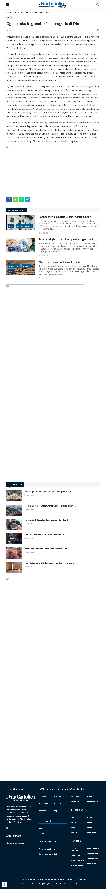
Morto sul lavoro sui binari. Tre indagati (62, 261)
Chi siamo (43, 796)
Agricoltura (76, 796)
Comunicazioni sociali (48, 854)
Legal (56, 811)
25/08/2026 (30, 495)
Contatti (57, 804)
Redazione (43, 804)
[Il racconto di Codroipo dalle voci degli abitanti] (14, 524)
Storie (73, 822)
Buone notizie (92, 801)
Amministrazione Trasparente (74, 884)
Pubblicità (43, 829)
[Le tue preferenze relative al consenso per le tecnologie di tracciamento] (4, 884)
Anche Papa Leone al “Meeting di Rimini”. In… (45, 534)
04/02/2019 (10, 31)
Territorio (75, 817)
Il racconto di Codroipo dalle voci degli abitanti (46, 520)
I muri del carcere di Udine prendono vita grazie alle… (49, 563)
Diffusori (57, 796)
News (10, 17)
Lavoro (26, 266)
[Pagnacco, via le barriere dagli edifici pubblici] (20, 222)
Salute (89, 827)
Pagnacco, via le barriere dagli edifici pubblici (65, 216)
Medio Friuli (91, 863)
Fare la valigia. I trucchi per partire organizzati (66, 239)
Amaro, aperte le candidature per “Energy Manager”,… (49, 491)
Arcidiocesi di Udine (47, 849)
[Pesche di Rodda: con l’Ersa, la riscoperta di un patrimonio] (14, 553)
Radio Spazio (92, 832)
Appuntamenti (93, 848)
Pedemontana (92, 858)
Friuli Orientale (77, 860)
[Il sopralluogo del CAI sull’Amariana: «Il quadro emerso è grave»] (14, 510)
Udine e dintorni (24, 226)
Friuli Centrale (92, 853)
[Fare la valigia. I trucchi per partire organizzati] (20, 245)
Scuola (89, 817)
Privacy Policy (47, 884)
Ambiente (75, 801)
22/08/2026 (30, 524)
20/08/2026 (30, 538)
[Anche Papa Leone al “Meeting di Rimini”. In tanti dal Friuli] (14, 538)
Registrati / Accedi (15, 843)
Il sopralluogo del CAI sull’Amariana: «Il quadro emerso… (50, 506)
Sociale (74, 832)
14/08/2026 (44, 233)
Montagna (75, 855)
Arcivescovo (91, 796)
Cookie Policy (58, 884)
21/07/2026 (44, 278)
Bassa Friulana (77, 865)
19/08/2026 (30, 567)
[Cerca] (98, 4)
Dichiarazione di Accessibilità (32, 884)
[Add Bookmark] (98, 30)
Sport (73, 827)
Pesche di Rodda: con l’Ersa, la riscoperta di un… (46, 549)
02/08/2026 (44, 255)
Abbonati (42, 811)
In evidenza (14, 266)
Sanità (89, 822)
